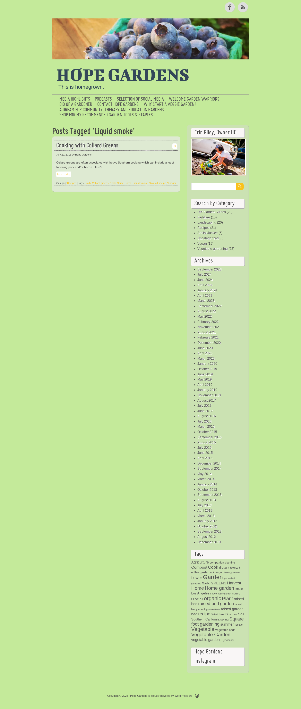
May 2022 (204, 316)
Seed (221, 614)
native (213, 593)
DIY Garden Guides (211, 212)
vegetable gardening (208, 639)
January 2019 (207, 390)
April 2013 (204, 510)
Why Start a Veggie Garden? (170, 104)
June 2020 (205, 348)
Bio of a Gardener (75, 104)
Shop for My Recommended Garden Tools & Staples (106, 115)
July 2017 (204, 405)
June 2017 (205, 411)
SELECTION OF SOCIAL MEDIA (140, 99)
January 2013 (207, 521)
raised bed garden (216, 603)
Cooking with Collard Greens (87, 146)
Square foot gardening (217, 621)
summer (227, 624)
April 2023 (204, 295)
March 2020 (206, 358)
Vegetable (202, 629)
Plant (227, 598)
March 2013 (206, 516)
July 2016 (204, 421)
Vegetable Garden (210, 634)
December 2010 (209, 542)
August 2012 (206, 537)
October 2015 (207, 432)
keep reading (63, 174)
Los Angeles (200, 593)
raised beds (214, 609)
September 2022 (209, 306)
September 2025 (209, 269)
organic (212, 598)
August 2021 (206, 332)
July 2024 (204, 274)
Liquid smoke (140, 183)
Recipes (71, 183)
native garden (224, 593)
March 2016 (206, 426)
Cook (113, 183)
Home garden (219, 588)
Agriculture (200, 562)
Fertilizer (203, 217)
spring (224, 619)
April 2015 (204, 458)
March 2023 (206, 300)
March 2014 (206, 479)
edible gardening (221, 572)
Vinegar (171, 183)
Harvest (234, 583)
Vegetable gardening (212, 248)
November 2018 (209, 395)
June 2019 (205, 374)
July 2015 (204, 447)
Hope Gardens (122, 74)
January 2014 (207, 484)
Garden (213, 577)
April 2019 (204, 384)
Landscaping (206, 222)
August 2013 (206, 500)
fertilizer (236, 572)
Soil (241, 614)
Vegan (202, 243)
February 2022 (208, 322)
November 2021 (209, 327)
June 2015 (205, 452)
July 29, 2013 (63, 154)
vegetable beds (225, 630)
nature (236, 593)
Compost (199, 567)
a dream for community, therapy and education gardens (111, 110)
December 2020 (209, 342)
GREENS (218, 583)
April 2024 (204, 285)
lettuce (239, 588)
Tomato (238, 624)
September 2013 (209, 495)
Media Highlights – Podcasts (85, 99)
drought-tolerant (229, 567)
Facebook (230, 7)
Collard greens (100, 183)
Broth (88, 183)
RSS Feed (243, 7)
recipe (162, 183)
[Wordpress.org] (197, 696)
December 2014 (209, 463)
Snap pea (231, 614)
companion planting (222, 562)
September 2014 (209, 468)
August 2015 (206, 442)
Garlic (120, 183)
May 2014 (204, 474)
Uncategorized (208, 238)
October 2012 (207, 526)
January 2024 (207, 290)
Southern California (205, 619)
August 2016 (206, 416)
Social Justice (207, 233)
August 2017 (206, 400)
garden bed (229, 578)
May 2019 (204, 379)
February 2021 (208, 337)
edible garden (200, 572)
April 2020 (204, 353)
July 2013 (204, 505)
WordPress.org (183, 695)
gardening (196, 583)
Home (128, 183)
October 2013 (207, 489)
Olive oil (153, 183)
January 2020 (207, 363)
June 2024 (205, 280)
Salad (214, 614)
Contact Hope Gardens (118, 104)
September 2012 (209, 531)
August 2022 (206, 311)
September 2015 (209, 437)
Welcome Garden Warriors (194, 99)
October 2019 (207, 369)
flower (196, 577)
